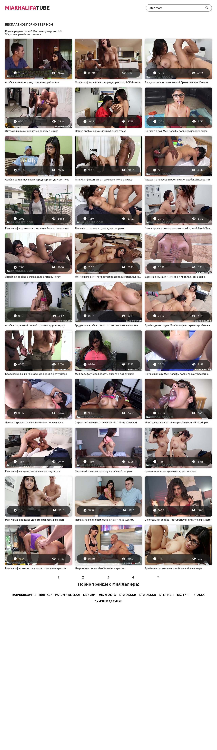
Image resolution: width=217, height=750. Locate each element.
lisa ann (89, 594)
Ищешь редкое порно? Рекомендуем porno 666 (34, 31)
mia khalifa (107, 594)
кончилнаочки (24, 594)
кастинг (183, 594)
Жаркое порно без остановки (23, 34)
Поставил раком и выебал (59, 594)
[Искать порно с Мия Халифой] (207, 8)
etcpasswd (127, 594)
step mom (166, 594)
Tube (27, 8)
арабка (199, 594)
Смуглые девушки (109, 601)
